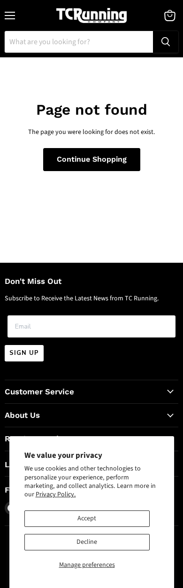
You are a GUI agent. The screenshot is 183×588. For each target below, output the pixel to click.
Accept (86, 518)
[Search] (165, 42)
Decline (86, 542)
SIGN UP (24, 353)
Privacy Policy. (56, 494)
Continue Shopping (92, 159)
